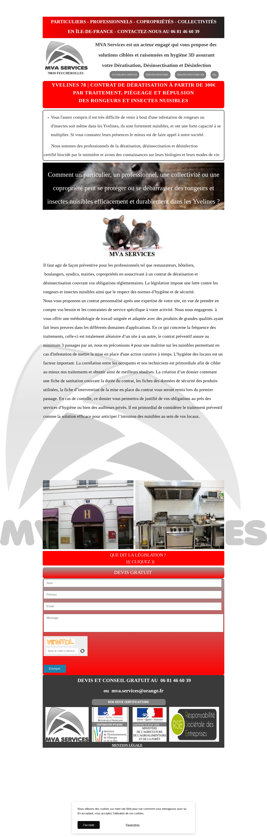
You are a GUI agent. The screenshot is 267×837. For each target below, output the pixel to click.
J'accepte (88, 824)
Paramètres (133, 824)
